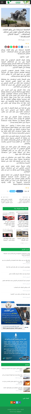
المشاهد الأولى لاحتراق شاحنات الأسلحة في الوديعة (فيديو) (12, 369)
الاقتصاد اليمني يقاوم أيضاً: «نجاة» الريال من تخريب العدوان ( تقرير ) (7, 200)
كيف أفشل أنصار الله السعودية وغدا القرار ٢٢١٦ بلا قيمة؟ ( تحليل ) (24, 200)
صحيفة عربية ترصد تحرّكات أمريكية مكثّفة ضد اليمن (19, 274)
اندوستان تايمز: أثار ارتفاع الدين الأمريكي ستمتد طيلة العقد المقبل (16, 280)
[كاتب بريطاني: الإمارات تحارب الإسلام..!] (22, 233)
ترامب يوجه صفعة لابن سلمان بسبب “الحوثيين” (20, 294)
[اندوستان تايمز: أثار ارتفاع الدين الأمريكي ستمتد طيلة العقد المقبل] (9, 216)
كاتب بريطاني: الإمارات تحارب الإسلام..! (22, 287)
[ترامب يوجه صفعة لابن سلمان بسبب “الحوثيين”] (9, 233)
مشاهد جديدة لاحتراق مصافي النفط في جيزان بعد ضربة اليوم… (12, 382)
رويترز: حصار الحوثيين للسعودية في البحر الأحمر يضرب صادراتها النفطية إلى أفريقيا (17, 254)
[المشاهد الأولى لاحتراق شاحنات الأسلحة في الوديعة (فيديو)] (26, 370)
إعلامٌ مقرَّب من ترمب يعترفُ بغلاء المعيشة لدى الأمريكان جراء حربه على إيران (16, 261)
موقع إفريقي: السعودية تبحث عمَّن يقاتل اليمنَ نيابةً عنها (18, 267)
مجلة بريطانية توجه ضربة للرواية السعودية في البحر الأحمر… (12, 375)
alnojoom (19, 412)
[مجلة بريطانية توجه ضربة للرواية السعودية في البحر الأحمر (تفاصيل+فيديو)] (26, 376)
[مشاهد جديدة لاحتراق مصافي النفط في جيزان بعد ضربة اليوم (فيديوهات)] (26, 383)
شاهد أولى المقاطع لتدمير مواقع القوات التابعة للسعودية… (12, 388)
